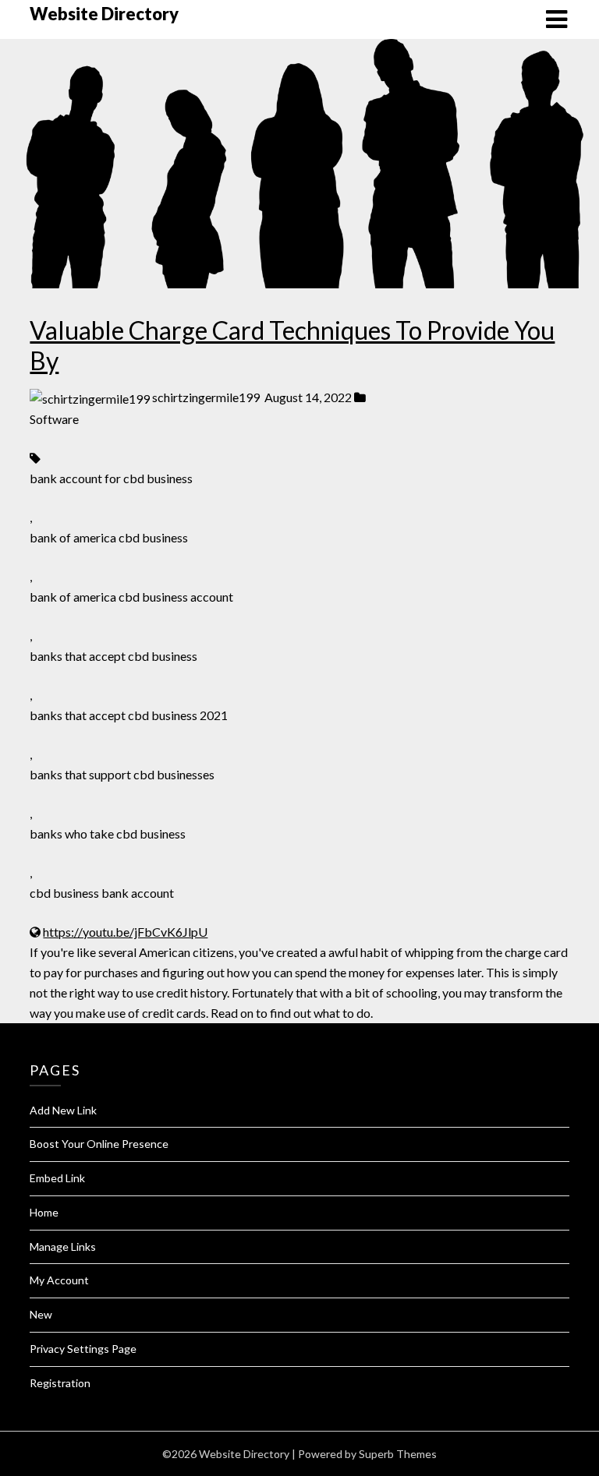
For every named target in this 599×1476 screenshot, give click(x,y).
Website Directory (104, 13)
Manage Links (63, 1246)
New (41, 1314)
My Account (59, 1280)
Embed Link (57, 1178)
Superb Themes (398, 1453)
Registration (60, 1382)
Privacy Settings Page (83, 1348)
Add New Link (63, 1110)
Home (44, 1212)
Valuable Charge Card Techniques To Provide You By (292, 345)
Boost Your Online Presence (99, 1143)
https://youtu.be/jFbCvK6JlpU (125, 931)
